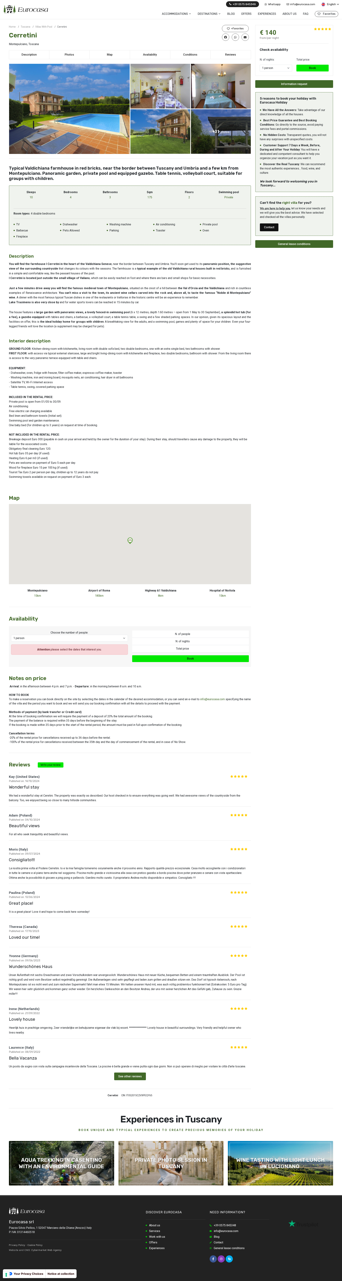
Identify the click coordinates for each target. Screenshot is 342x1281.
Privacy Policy (17, 1245)
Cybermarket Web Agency (46, 1250)
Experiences (157, 1248)
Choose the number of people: (69, 632)
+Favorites (237, 28)
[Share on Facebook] (225, 37)
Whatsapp (274, 4)
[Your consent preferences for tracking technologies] (6, 1274)
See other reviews (130, 1076)
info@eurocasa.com (302, 4)
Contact (269, 227)
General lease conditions (294, 244)
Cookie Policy (35, 1245)
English (331, 4)
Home (12, 26)
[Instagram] (221, 1258)
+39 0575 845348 (244, 4)
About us (154, 1225)
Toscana (25, 26)
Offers (153, 1242)
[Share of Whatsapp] (235, 37)
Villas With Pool (43, 26)
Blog (216, 1236)
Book (190, 658)
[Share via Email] (245, 37)
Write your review (51, 764)
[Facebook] (213, 1258)
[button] (130, 541)
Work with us (157, 1236)
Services (154, 1231)
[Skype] (229, 1258)
